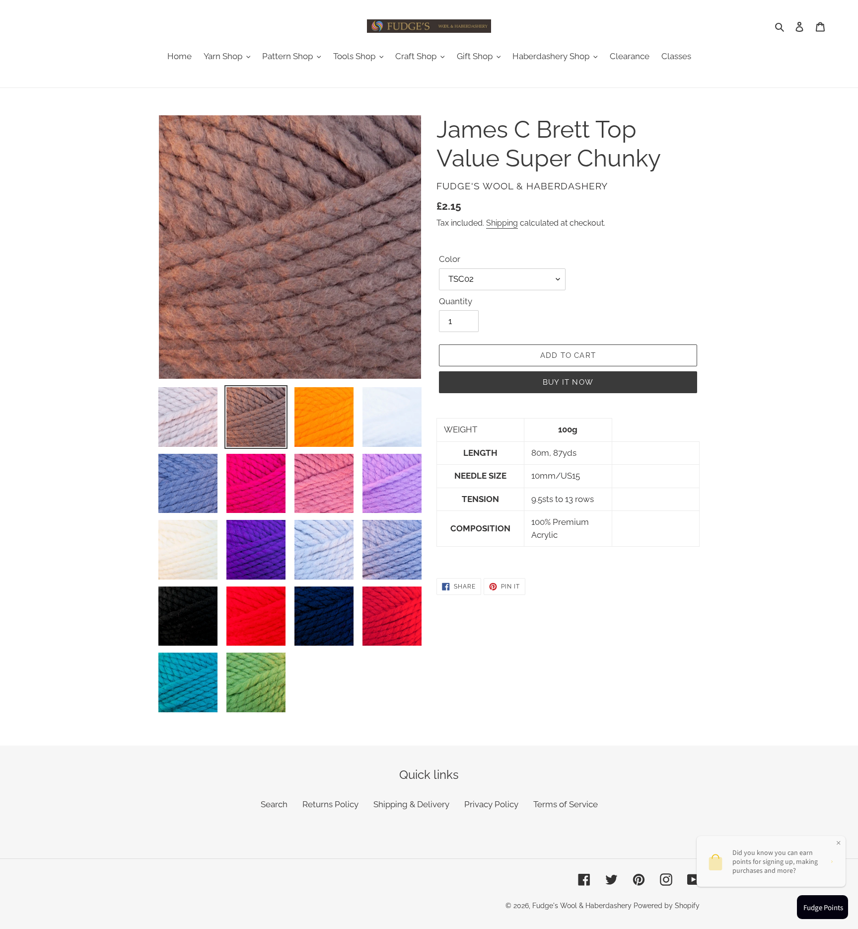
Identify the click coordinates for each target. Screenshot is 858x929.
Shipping (502, 223)
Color (449, 259)
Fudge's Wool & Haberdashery (582, 906)
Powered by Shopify (667, 906)
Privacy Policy (491, 804)
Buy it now (568, 382)
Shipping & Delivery (411, 804)
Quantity (455, 301)
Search (274, 804)
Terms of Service (565, 804)
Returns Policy (330, 804)
